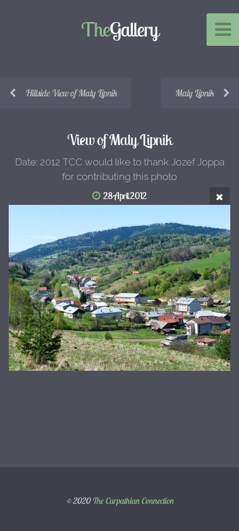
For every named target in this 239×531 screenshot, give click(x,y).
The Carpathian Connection (132, 501)
